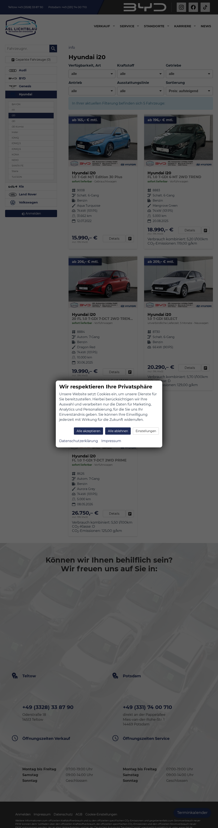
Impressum (111, 441)
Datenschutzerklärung (78, 441)
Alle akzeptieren (88, 431)
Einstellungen (146, 431)
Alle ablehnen (118, 431)
